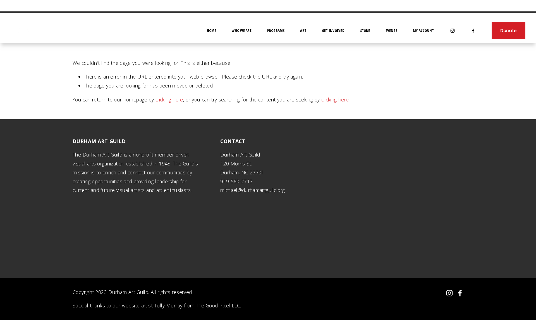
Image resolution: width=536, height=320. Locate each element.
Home (211, 30)
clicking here (169, 99)
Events (392, 30)
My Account (423, 30)
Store (365, 30)
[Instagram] (452, 30)
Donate (508, 31)
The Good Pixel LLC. (218, 305)
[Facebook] (473, 30)
